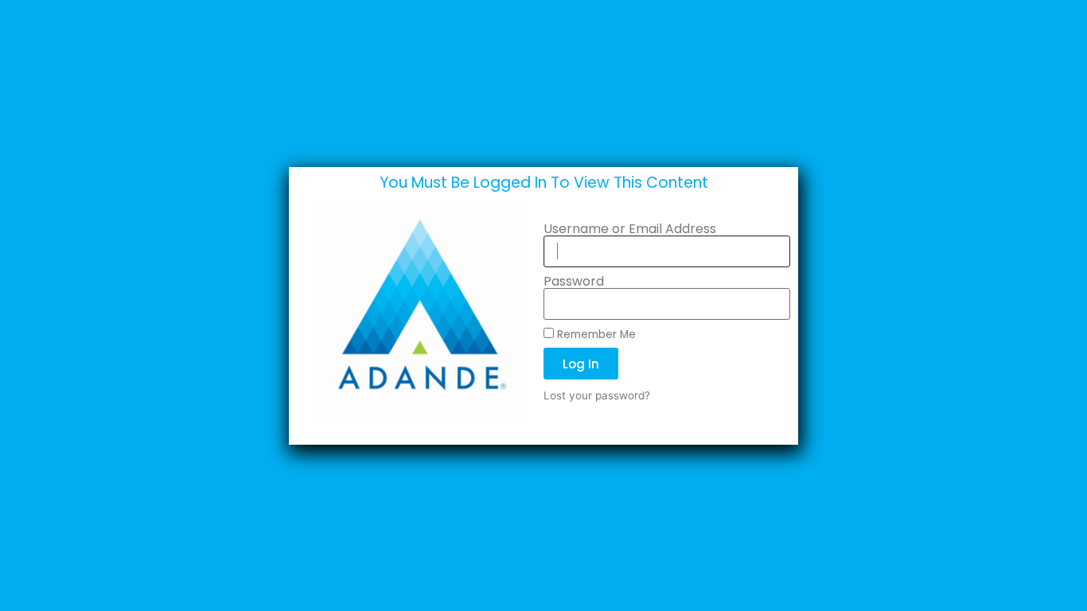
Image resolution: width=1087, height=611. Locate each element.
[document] (543, 305)
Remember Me (595, 334)
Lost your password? (597, 395)
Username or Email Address (630, 229)
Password (574, 281)
